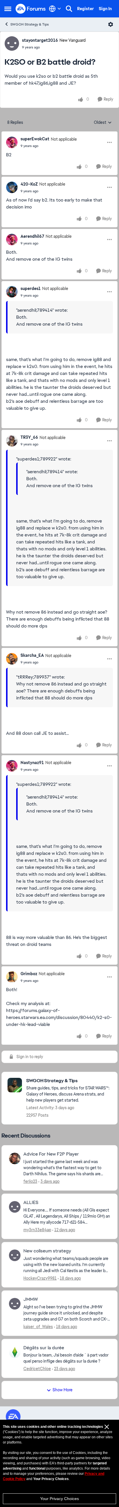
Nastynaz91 (32, 762)
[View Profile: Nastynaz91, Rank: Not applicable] (12, 766)
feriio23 (30, 1181)
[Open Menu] (111, 24)
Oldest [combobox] (103, 123)
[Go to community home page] (31, 9)
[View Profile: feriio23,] (15, 1158)
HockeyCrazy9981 (40, 1278)
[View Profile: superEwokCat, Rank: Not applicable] (12, 142)
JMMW (30, 1299)
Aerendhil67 (32, 236)
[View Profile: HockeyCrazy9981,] (15, 1255)
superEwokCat (35, 139)
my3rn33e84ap (37, 1229)
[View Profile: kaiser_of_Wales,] (15, 1304)
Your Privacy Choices (59, 1498)
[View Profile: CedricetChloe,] (15, 1352)
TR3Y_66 (29, 437)
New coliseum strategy (47, 1251)
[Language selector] (55, 8)
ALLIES (30, 1202)
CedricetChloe (37, 1368)
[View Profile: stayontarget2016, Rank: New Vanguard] (12, 43)
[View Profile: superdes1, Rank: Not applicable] (12, 292)
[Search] (69, 8)
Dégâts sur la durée (43, 1348)
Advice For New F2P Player (51, 1154)
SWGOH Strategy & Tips (29, 24)
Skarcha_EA (32, 655)
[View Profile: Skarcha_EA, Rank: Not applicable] (12, 659)
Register (85, 8)
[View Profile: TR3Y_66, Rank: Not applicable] (12, 441)
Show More (62, 1389)
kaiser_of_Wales (38, 1326)
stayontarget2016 (40, 40)
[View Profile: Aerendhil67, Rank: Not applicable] (12, 239)
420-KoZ (29, 184)
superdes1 (31, 288)
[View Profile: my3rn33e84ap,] (15, 1207)
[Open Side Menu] (7, 8)
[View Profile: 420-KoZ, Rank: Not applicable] (12, 187)
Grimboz (29, 973)
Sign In (105, 8)
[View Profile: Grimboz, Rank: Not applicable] (12, 977)
